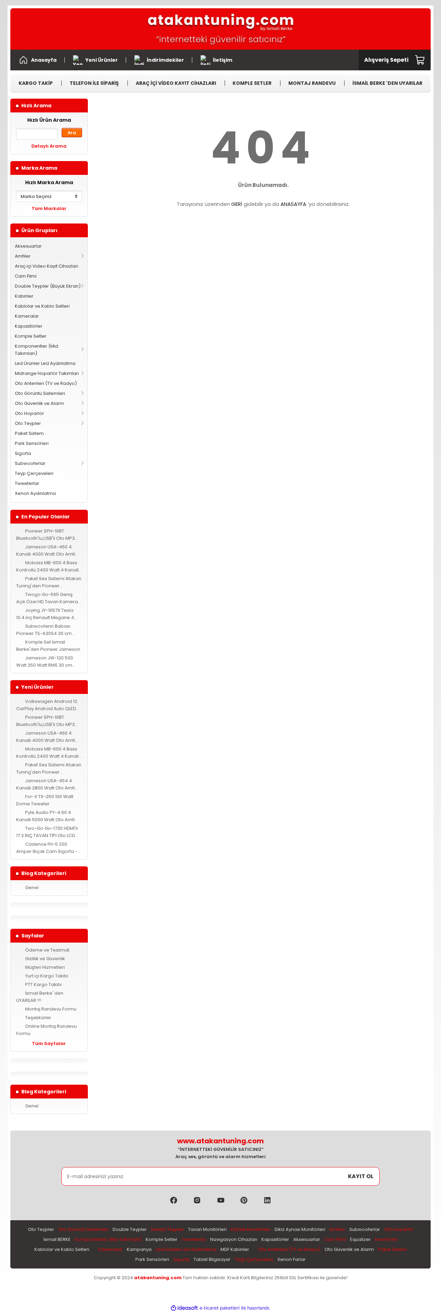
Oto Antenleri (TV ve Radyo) (46, 383)
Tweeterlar (27, 483)
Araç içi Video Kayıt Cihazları (46, 266)
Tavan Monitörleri (207, 1229)
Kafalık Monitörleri (250, 1229)
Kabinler (24, 296)
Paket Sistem (29, 433)
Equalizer (360, 1239)
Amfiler (23, 256)
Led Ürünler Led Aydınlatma (45, 363)
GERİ (236, 204)
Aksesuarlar (28, 246)
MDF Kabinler (234, 1249)
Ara (72, 132)
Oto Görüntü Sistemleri (40, 393)
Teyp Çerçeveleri (34, 473)
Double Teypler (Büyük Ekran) (48, 286)
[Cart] (420, 60)
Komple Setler (31, 336)
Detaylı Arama (48, 146)
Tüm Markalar (49, 208)
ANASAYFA (293, 204)
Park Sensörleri (32, 443)
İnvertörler (386, 1239)
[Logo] (220, 29)
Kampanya (139, 1249)
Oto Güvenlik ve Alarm (39, 403)
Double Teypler (130, 1229)
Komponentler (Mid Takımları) (36, 350)
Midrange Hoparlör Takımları (47, 373)
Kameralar (27, 316)
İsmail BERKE (57, 1239)
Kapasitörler (28, 326)
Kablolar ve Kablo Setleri (42, 306)
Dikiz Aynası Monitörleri (300, 1229)
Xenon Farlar (291, 1259)
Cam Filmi (26, 276)
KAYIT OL (360, 1176)
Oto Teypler (28, 423)
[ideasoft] (184, 1308)
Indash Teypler (167, 1229)
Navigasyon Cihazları (233, 1239)
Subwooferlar (30, 463)
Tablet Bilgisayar (212, 1259)
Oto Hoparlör (29, 413)
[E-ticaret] (219, 1308)
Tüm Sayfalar (49, 1043)
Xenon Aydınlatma (35, 493)
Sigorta (23, 453)
